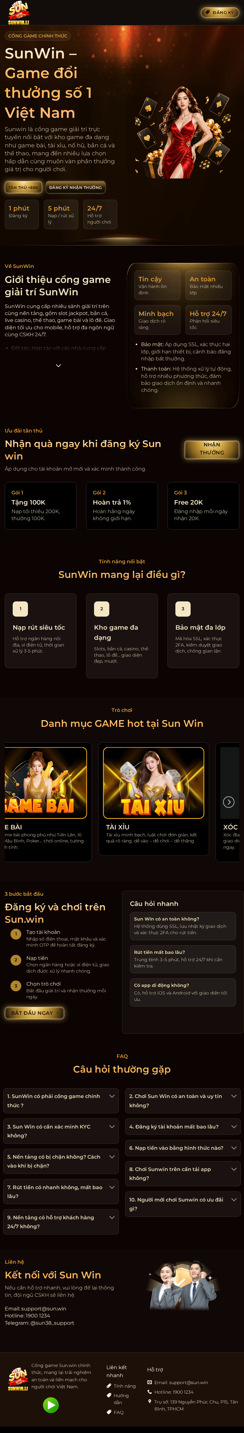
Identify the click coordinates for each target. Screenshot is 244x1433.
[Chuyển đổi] (111, 1097)
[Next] (228, 802)
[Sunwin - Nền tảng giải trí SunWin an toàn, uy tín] (36, 12)
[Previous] (15, 802)
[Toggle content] (59, 367)
